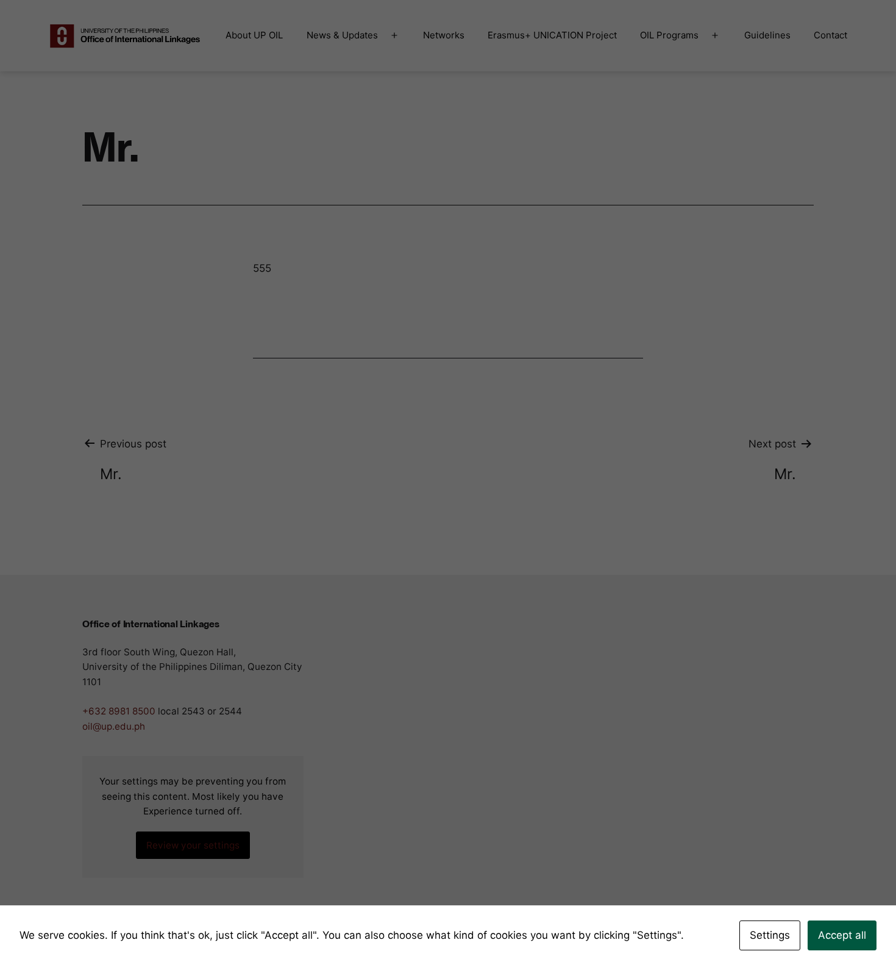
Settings (770, 935)
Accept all (842, 935)
